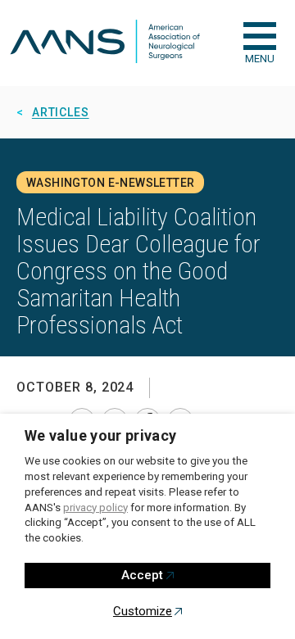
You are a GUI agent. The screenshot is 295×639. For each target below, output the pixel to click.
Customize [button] (142, 611)
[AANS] (105, 43)
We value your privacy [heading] (101, 435)
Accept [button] (142, 575)
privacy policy (95, 507)
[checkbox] (259, 36)
